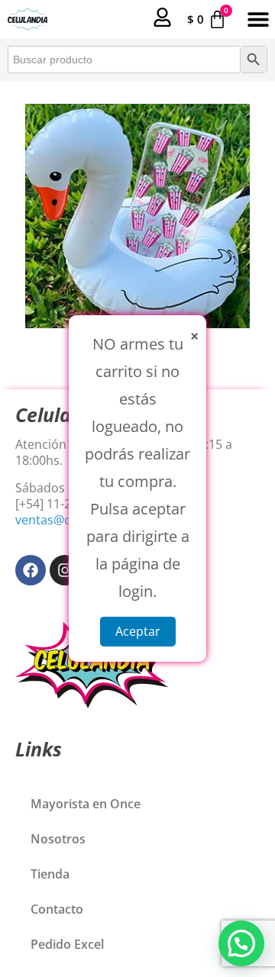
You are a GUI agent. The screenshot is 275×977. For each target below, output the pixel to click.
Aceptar (137, 631)
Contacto (57, 909)
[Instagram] (65, 570)
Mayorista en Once (86, 803)
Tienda (50, 874)
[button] (258, 19)
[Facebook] (30, 570)
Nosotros (58, 838)
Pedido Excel (67, 944)
